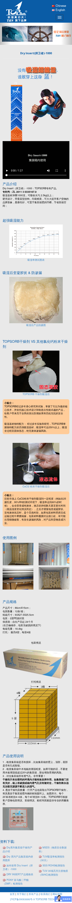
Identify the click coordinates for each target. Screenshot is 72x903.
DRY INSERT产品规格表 (19, 874)
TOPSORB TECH (45, 899)
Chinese (60, 5)
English (60, 10)
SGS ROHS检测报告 (53, 865)
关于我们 (22, 894)
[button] (5, 34)
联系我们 (45, 894)
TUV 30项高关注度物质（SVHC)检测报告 (53, 872)
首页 (12, 894)
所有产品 (33, 894)
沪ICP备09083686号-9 (22, 899)
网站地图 (57, 894)
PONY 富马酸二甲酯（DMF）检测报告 (16, 881)
